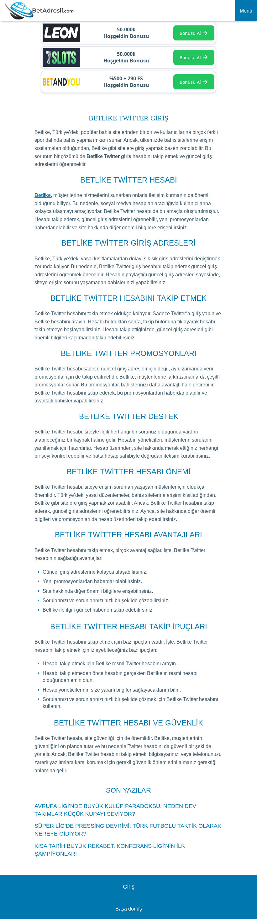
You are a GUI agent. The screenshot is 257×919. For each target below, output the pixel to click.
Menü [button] (246, 10)
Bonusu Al (194, 32)
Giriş (128, 887)
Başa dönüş (128, 908)
